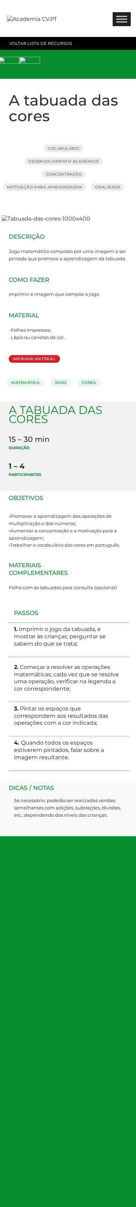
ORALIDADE (107, 187)
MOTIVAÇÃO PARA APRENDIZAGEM (44, 187)
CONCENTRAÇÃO (64, 174)
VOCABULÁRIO (64, 148)
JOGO (61, 382)
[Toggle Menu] (121, 19)
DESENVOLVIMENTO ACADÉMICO (63, 161)
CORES (89, 382)
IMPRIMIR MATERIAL (34, 358)
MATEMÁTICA (25, 382)
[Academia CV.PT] (32, 19)
